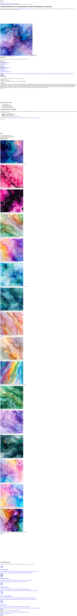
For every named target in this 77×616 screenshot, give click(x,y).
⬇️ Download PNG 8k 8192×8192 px (3, 69)
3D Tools (10, 3)
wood (33, 117)
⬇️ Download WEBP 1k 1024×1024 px (3, 64)
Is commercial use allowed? (5, 137)
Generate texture (14, 3)
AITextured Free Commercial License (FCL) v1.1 (25, 8)
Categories (1, 3)
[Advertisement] (38, 17)
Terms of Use (9, 613)
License (1, 613)
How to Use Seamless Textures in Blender (16, 117)
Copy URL (2, 75)
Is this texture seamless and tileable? (6, 135)
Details (1, 164)
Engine (1, 65)
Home (1, 4)
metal (39, 117)
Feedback (1, 615)
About (18, 3)
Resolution (1, 60)
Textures (3, 4)
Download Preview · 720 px (4, 70)
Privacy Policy (5, 613)
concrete (36, 117)
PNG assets (5, 3)
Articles (8, 3)
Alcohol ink (7, 4)
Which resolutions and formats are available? (7, 136)
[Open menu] (0, 2)
